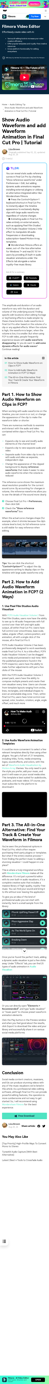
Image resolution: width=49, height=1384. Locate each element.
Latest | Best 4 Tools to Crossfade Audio (22, 1160)
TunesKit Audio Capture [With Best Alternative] (19, 1153)
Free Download (26, 1116)
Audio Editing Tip (17, 104)
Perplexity (33, 278)
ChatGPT (15, 278)
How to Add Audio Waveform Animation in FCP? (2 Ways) (22, 371)
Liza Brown (14, 149)
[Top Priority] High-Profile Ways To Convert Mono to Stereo (24, 1145)
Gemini (16, 285)
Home (4, 104)
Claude (33, 285)
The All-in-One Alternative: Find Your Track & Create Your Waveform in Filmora (26, 380)
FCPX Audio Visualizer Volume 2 (23, 615)
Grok (16, 292)
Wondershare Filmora (18, 873)
